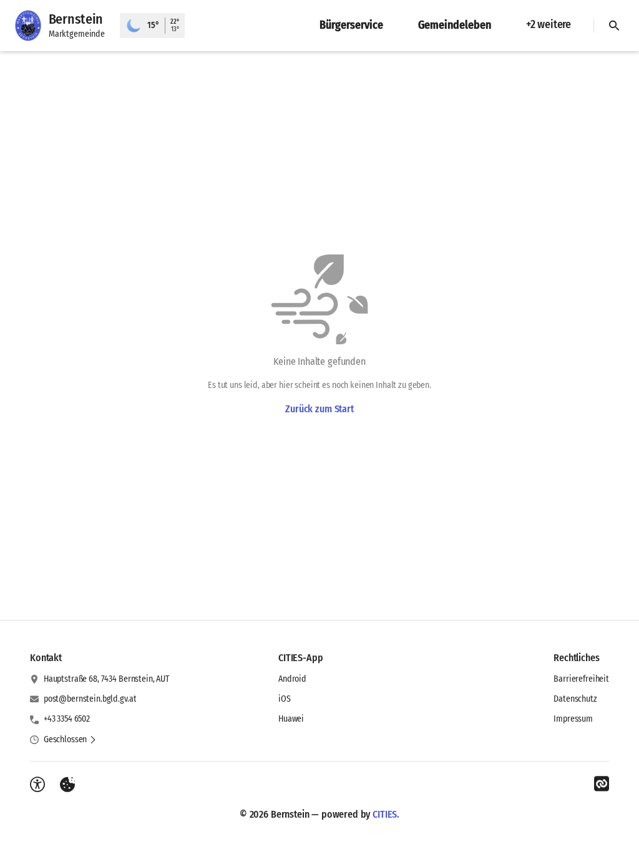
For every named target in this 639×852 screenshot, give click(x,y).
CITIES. (386, 814)
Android (292, 679)
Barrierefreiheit (581, 679)
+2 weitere (548, 24)
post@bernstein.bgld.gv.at (90, 699)
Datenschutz (575, 699)
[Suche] (614, 26)
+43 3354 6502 (67, 719)
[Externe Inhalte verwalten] (67, 784)
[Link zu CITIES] (601, 784)
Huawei (291, 719)
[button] (70, 739)
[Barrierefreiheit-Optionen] (37, 784)
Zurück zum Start (319, 409)
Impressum (573, 719)
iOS (284, 699)
